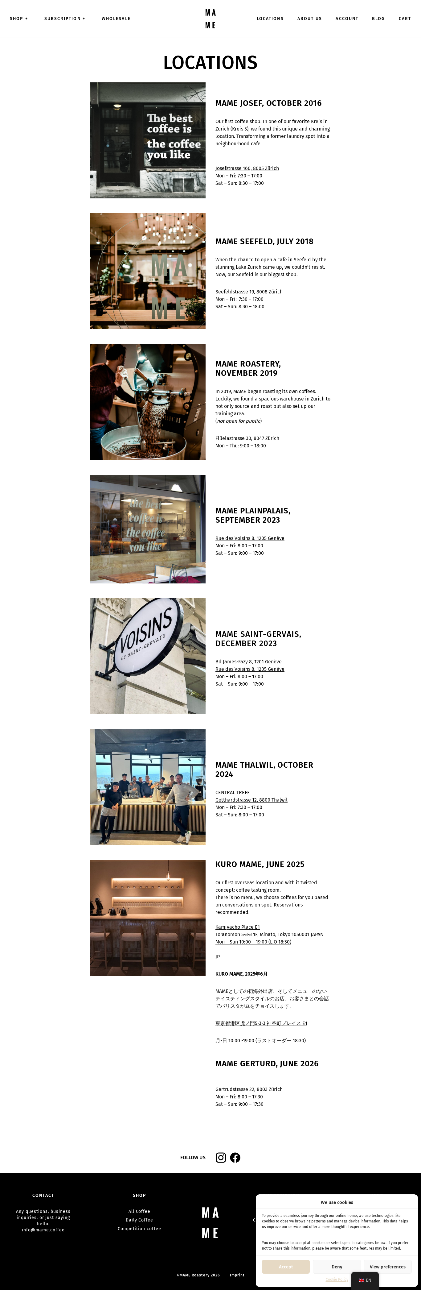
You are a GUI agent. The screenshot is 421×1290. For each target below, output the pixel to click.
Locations (270, 18)
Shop (19, 18)
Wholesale (116, 18)
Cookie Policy (337, 1279)
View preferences (388, 1267)
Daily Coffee (139, 1220)
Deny (337, 1267)
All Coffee (140, 1211)
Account (347, 18)
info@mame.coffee (43, 1230)
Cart (405, 18)
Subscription (64, 18)
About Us (309, 18)
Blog (378, 18)
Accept (286, 1267)
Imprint (237, 1275)
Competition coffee (139, 1228)
